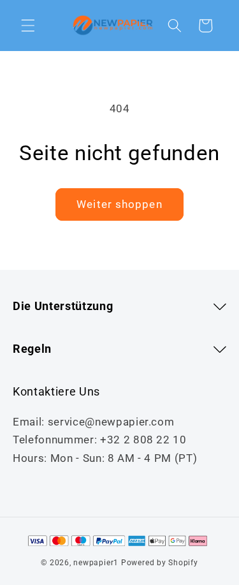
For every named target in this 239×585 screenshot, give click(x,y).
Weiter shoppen (119, 204)
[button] (28, 25)
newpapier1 (96, 562)
